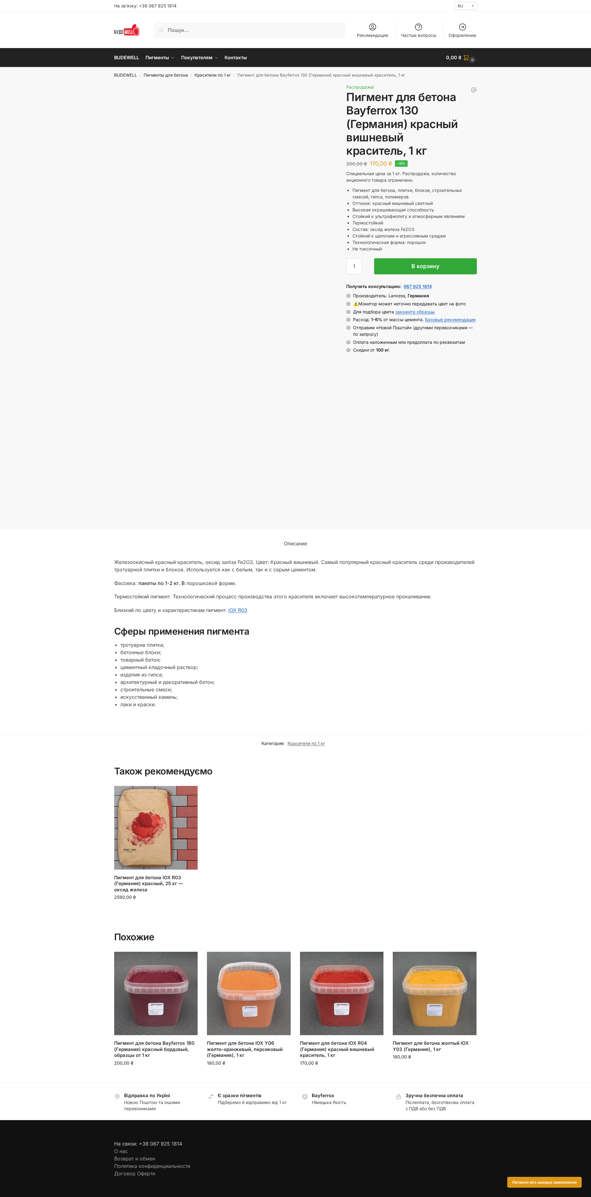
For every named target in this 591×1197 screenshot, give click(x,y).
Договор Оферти (134, 1173)
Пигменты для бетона (166, 75)
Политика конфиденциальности (152, 1166)
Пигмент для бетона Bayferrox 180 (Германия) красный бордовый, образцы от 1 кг (155, 1049)
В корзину (425, 266)
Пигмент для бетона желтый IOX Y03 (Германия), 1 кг (431, 1046)
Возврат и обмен (134, 1158)
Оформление (462, 35)
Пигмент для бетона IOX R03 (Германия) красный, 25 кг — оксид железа (148, 884)
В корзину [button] (156, 910)
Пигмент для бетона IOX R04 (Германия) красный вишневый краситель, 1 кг (337, 1049)
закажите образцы (415, 311)
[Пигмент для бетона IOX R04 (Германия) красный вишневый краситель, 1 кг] (342, 993)
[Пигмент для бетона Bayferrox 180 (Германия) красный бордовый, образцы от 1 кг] (156, 993)
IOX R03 (237, 610)
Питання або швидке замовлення (544, 1182)
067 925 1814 (418, 286)
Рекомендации (372, 35)
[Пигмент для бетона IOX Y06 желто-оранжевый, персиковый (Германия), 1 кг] (249, 993)
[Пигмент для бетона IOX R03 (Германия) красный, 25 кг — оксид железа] (156, 828)
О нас (121, 1151)
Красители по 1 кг (213, 75)
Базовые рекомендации (450, 319)
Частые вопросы (418, 35)
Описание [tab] (295, 543)
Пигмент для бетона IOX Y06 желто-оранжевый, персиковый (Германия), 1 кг (245, 1049)
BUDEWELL (125, 75)
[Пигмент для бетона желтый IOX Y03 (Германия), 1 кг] (435, 993)
